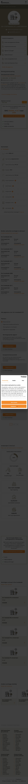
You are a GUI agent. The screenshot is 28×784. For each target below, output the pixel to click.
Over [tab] (23, 380)
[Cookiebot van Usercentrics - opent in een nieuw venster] (21, 377)
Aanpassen (13, 406)
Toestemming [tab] (5, 380)
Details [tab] (14, 380)
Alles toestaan (14, 402)
